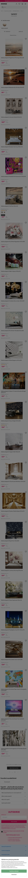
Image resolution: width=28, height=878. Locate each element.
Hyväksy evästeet (14, 871)
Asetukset (14, 874)
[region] (14, 867)
